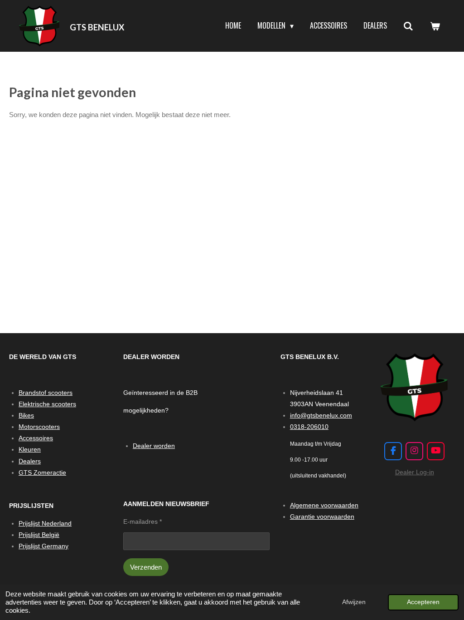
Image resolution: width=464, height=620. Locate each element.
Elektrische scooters (47, 404)
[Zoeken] (408, 25)
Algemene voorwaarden (324, 505)
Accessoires (36, 438)
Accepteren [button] (423, 602)
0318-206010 (309, 426)
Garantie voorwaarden (322, 516)
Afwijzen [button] (354, 602)
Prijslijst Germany (43, 546)
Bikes (26, 415)
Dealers (30, 461)
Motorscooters (39, 426)
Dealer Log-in (414, 472)
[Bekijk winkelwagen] (435, 25)
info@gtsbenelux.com (321, 415)
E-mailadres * (142, 521)
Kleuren (30, 449)
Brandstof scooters (45, 392)
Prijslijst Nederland (45, 523)
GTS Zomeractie (42, 472)
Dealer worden (154, 445)
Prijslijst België (39, 534)
